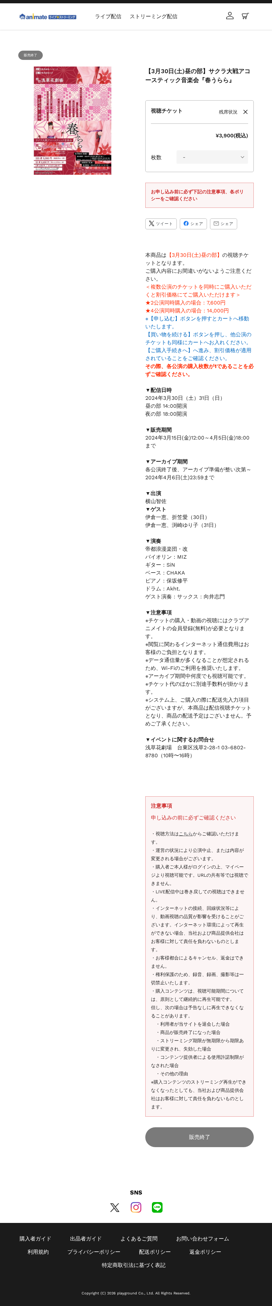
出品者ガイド (86, 1239)
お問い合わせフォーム (202, 1239)
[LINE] (157, 1207)
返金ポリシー (205, 1252)
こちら (186, 833)
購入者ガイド (35, 1239)
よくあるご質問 (139, 1239)
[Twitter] (114, 1207)
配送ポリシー (155, 1252)
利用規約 (38, 1252)
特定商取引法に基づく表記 (134, 1265)
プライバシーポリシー (93, 1252)
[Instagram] (136, 1207)
